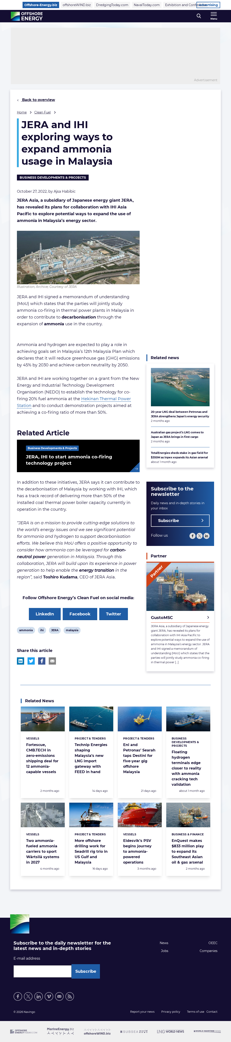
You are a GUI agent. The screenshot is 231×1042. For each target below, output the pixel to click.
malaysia (72, 631)
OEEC (212, 943)
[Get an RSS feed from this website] (69, 996)
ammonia (26, 631)
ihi (43, 631)
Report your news (142, 1011)
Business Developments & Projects (53, 178)
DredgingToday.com (112, 5)
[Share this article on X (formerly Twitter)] (31, 661)
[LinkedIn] (206, 536)
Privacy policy (170, 1011)
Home (22, 112)
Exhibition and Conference (186, 5)
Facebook (79, 614)
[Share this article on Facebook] (41, 661)
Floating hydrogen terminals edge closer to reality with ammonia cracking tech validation (186, 768)
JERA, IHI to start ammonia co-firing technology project (69, 460)
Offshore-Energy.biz (40, 5)
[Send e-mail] (59, 996)
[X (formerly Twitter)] (199, 536)
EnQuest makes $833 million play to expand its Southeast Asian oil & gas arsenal (188, 851)
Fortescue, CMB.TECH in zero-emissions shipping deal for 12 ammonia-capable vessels (42, 758)
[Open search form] (199, 16)
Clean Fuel (42, 112)
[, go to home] (27, 16)
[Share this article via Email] (52, 661)
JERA (54, 631)
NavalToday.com (147, 5)
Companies (208, 951)
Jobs (164, 951)
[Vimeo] (49, 996)
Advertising (208, 5)
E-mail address (27, 958)
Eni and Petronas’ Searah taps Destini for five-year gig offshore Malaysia (139, 758)
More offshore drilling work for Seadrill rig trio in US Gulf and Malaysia (91, 851)
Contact (211, 1011)
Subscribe (168, 520)
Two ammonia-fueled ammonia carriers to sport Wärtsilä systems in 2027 (42, 851)
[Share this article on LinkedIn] (20, 661)
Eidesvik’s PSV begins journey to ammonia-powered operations (137, 851)
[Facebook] (192, 536)
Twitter (113, 614)
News (164, 943)
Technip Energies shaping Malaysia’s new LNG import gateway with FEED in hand (91, 758)
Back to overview (38, 100)
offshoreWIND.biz (77, 5)
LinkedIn (45, 614)
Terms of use (195, 1011)
